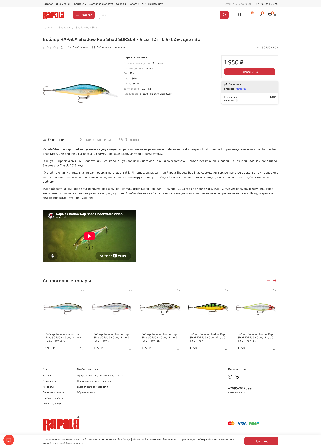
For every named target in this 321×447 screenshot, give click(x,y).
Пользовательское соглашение (94, 381)
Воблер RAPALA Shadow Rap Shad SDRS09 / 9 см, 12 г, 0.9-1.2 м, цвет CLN (256, 337)
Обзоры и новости (127, 3)
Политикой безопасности (67, 443)
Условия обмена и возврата (92, 386)
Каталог (48, 3)
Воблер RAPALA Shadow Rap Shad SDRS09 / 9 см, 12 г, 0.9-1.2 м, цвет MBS (63, 337)
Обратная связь (86, 392)
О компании (63, 3)
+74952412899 (240, 388)
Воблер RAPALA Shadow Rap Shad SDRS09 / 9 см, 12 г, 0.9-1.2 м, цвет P (208, 337)
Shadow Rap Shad (87, 27)
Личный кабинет (152, 3)
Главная (48, 27)
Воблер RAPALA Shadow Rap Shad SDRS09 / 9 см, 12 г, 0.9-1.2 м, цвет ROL (160, 337)
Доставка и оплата (101, 3)
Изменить (240, 88)
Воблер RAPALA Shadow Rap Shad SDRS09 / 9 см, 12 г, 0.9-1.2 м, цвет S (112, 337)
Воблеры (64, 27)
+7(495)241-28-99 (267, 3)
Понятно (261, 441)
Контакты (80, 3)
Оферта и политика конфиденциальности (100, 375)
